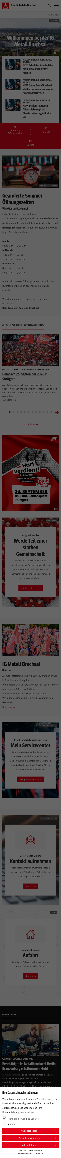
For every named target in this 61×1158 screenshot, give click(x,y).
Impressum (39, 1153)
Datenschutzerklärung (25, 1153)
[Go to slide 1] (10, 412)
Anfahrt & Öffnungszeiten (15, 132)
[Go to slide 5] (25, 412)
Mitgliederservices (29, 779)
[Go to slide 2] (13, 412)
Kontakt (46, 131)
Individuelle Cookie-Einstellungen (30, 1150)
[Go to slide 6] (28, 412)
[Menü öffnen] (56, 5)
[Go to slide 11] (47, 412)
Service (30, 144)
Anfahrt (30, 976)
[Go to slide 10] (44, 412)
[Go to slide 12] (51, 412)
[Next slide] (57, 412)
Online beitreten (30, 588)
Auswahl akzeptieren (29, 1138)
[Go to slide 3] (17, 412)
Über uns (7, 707)
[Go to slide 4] (21, 412)
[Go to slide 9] (40, 412)
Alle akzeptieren (29, 1130)
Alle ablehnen (29, 1145)
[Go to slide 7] (32, 412)
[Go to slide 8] (36, 412)
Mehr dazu (29, 424)
